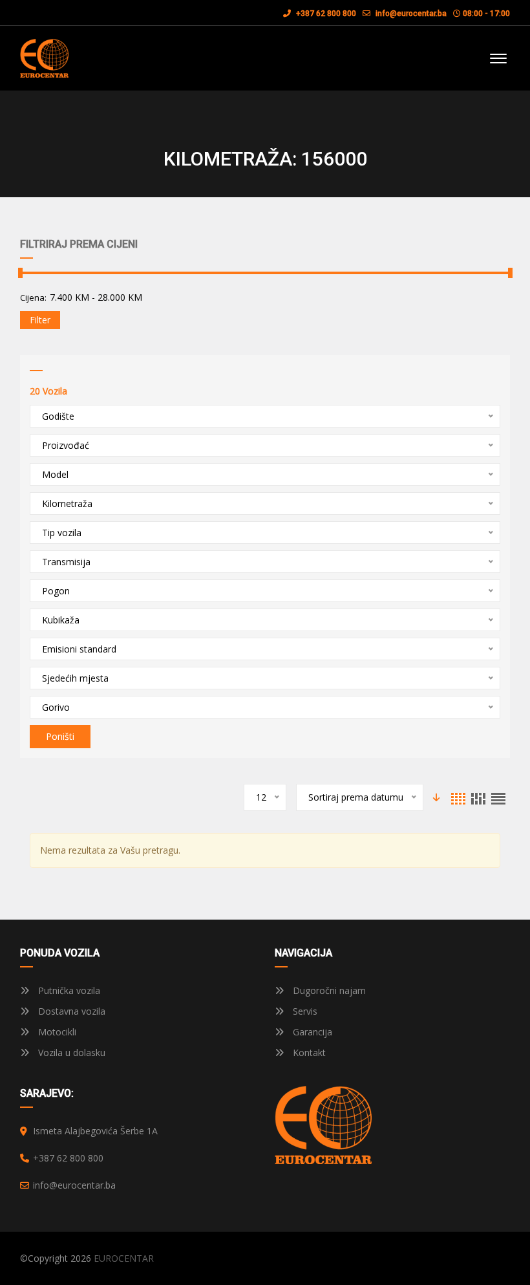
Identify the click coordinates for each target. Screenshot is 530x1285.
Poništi (60, 736)
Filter (40, 320)
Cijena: (33, 297)
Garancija (311, 1032)
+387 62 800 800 (325, 13)
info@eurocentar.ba (411, 13)
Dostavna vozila (70, 1011)
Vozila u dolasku (70, 1052)
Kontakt (308, 1052)
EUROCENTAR (124, 1258)
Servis (303, 1011)
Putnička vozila (68, 990)
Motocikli (56, 1032)
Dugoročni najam (328, 990)
